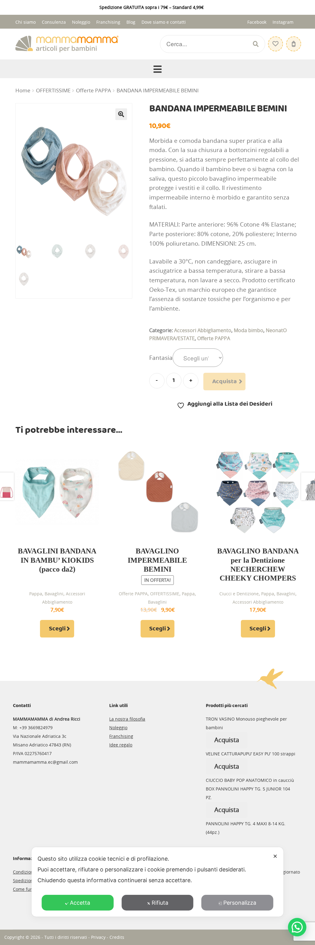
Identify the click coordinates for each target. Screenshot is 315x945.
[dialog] (157, 882)
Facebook (256, 22)
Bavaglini (54, 594)
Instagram (283, 22)
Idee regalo (120, 745)
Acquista (224, 382)
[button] (121, 114)
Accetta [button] (80, 902)
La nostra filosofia (127, 719)
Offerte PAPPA (93, 90)
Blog (130, 22)
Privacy (98, 937)
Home (22, 90)
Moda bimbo (248, 330)
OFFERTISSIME (53, 90)
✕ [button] (275, 856)
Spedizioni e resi (30, 880)
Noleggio (81, 22)
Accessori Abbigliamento (202, 330)
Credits (117, 937)
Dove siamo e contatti (164, 22)
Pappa (35, 594)
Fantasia (161, 358)
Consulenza (54, 22)
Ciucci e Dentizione (239, 594)
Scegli (57, 629)
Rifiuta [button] (160, 902)
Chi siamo (25, 22)
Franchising (108, 22)
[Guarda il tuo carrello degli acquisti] (293, 40)
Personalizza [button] (239, 902)
